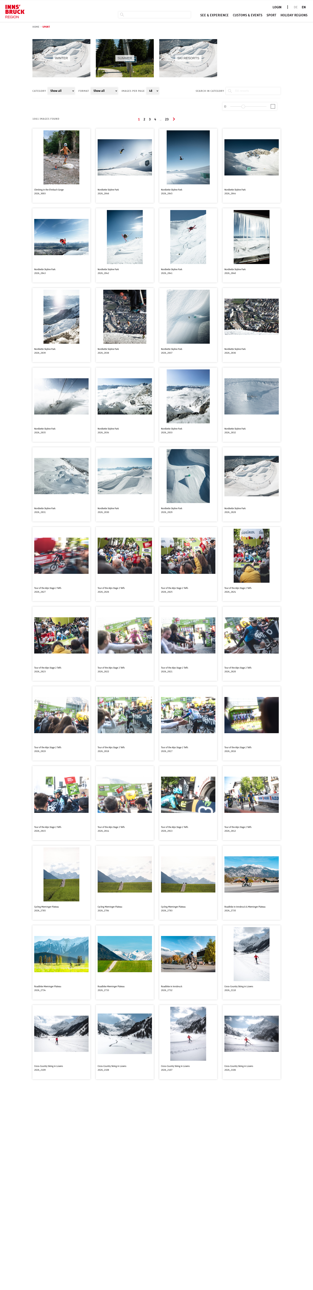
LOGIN (277, 7)
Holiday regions (294, 15)
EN (304, 7)
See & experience (214, 15)
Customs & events (247, 15)
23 (167, 119)
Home (35, 27)
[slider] (243, 106)
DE (296, 7)
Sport (271, 15)
